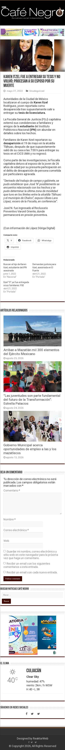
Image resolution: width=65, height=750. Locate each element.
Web (6, 540)
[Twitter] (32, 713)
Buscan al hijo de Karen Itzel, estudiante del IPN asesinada (15, 267)
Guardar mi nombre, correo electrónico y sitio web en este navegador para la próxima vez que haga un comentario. (30, 555)
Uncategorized (36, 91)
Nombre (9, 519)
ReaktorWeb (40, 738)
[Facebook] (26, 713)
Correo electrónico (16, 530)
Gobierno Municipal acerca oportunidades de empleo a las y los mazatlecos (29, 449)
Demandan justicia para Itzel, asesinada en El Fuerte (44, 267)
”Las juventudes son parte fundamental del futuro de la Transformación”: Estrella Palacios (31, 399)
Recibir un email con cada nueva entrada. (32, 572)
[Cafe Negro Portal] (32, 12)
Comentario (11, 490)
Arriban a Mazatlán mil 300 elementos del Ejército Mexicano (31, 352)
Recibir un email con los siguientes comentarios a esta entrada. (26, 565)
